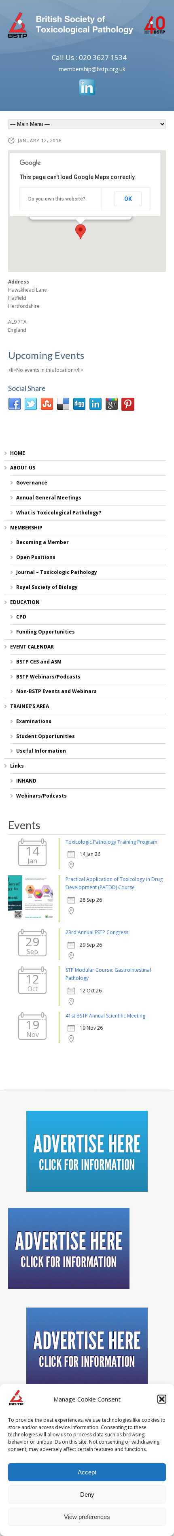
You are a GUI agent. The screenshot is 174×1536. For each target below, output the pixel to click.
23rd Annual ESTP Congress (97, 932)
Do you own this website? (56, 199)
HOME (17, 453)
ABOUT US (22, 467)
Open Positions (35, 557)
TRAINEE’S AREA (29, 706)
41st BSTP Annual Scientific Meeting (105, 1015)
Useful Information (41, 750)
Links (17, 765)
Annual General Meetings (48, 497)
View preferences (87, 1516)
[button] (162, 1399)
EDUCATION (25, 602)
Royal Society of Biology (47, 587)
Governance (31, 482)
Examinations (33, 721)
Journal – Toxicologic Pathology (56, 572)
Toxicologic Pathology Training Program (111, 841)
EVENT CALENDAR (32, 646)
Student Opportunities (45, 736)
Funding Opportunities (45, 631)
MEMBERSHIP (26, 527)
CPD (21, 616)
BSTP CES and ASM (39, 661)
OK (128, 199)
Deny (87, 1494)
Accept (87, 1472)
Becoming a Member (42, 542)
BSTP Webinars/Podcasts (48, 676)
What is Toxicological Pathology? (58, 512)
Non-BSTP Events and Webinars (56, 691)
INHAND (26, 780)
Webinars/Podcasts (41, 795)
